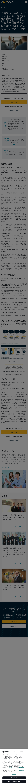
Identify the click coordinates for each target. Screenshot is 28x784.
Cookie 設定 (14, 774)
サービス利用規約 (20, 770)
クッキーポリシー (12, 767)
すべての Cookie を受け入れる (14, 781)
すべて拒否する (14, 777)
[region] (14, 766)
